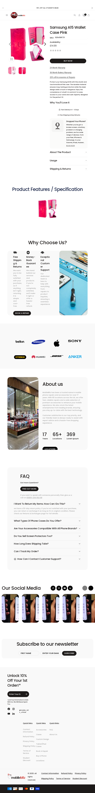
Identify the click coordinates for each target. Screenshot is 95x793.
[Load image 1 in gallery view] (12, 70)
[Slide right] (92, 8)
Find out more (29, 489)
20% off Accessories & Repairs (62, 77)
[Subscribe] (26, 694)
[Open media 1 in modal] (27, 44)
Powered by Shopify (82, 788)
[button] (6, 15)
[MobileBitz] (16, 778)
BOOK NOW (70, 146)
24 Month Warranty (57, 68)
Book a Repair (22, 313)
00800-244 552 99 (34, 498)
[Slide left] (3, 8)
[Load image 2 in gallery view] (22, 70)
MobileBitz (73, 788)
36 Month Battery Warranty (60, 73)
